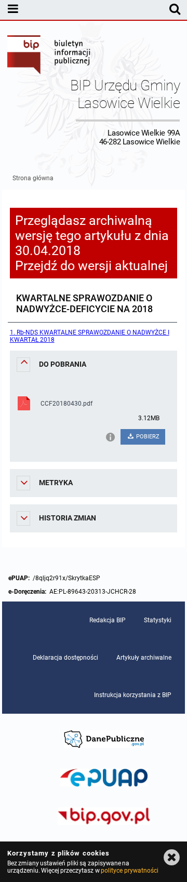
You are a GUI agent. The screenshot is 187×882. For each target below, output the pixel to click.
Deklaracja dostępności (65, 657)
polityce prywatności (129, 870)
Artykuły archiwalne (143, 657)
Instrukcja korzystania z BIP (132, 695)
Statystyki (157, 620)
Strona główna (33, 178)
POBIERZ (147, 436)
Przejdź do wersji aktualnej (91, 265)
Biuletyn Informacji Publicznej (49, 56)
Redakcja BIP (107, 620)
